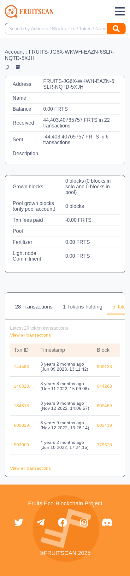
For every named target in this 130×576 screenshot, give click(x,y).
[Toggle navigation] (120, 11)
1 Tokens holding (82, 307)
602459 (104, 405)
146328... (23, 386)
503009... (23, 444)
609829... (23, 425)
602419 (104, 425)
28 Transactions (34, 307)
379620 (104, 444)
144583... (23, 366)
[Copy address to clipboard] (7, 67)
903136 (104, 366)
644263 (104, 386)
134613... (23, 405)
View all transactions (30, 335)
